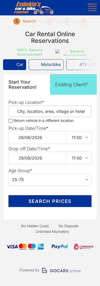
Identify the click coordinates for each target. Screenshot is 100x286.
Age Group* (20, 170)
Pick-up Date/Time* (28, 128)
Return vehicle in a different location (44, 120)
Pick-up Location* (26, 102)
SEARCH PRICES (50, 201)
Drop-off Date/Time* (29, 148)
